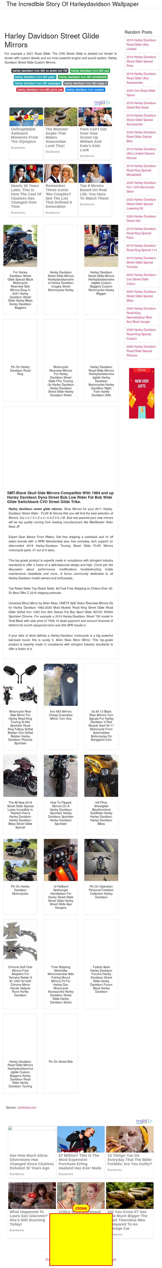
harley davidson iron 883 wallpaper (38, 83)
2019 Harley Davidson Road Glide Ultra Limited (141, 44)
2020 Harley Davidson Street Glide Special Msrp (141, 295)
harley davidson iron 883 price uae (40, 89)
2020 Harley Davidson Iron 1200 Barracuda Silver (141, 186)
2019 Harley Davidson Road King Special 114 (142, 247)
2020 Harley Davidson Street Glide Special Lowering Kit (141, 203)
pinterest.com (27, 1107)
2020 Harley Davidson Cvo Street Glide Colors (141, 279)
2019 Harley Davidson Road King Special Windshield (141, 170)
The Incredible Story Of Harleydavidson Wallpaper (72, 3)
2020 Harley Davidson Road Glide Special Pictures (141, 350)
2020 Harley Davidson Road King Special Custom (141, 334)
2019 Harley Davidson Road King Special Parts (141, 233)
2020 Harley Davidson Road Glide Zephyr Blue (141, 136)
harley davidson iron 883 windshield (83, 77)
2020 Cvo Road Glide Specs (141, 92)
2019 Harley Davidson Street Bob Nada (141, 105)
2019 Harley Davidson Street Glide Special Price (141, 61)
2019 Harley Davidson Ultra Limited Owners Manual (141, 153)
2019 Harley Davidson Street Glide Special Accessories (141, 119)
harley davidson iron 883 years (35, 77)
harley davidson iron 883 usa (90, 71)
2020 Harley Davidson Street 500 (141, 218)
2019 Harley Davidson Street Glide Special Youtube (141, 262)
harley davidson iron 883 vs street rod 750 (40, 71)
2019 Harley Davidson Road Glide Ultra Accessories (141, 78)
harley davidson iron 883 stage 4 (85, 83)
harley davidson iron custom (85, 89)
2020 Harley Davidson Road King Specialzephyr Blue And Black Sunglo (141, 315)
